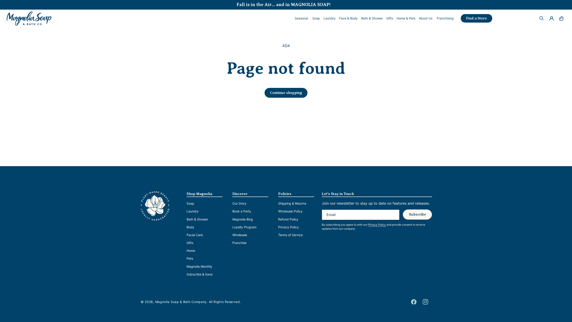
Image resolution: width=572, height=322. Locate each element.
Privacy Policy (288, 227)
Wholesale (239, 235)
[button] (316, 18)
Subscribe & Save (199, 274)
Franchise (239, 243)
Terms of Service (290, 235)
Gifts (190, 243)
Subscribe (417, 214)
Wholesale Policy (290, 211)
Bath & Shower (197, 219)
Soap (190, 203)
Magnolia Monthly (199, 266)
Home (191, 250)
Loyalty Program (244, 227)
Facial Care (195, 235)
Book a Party (241, 211)
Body (190, 227)
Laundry (193, 211)
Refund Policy (288, 219)
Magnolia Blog (242, 219)
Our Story (239, 203)
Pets (190, 258)
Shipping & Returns (292, 203)
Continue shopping (286, 93)
